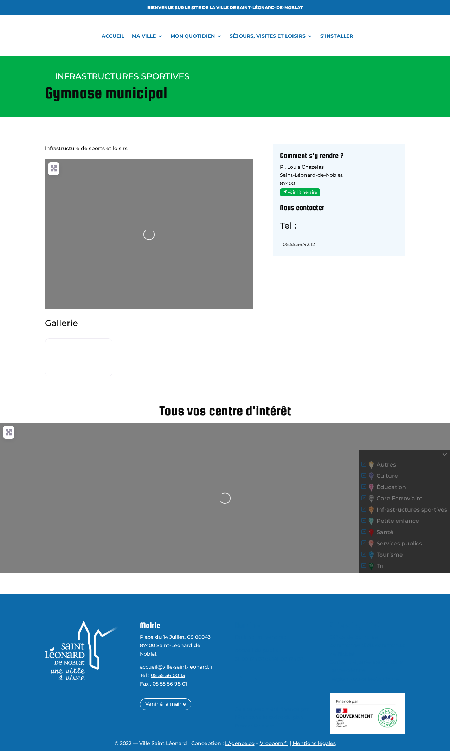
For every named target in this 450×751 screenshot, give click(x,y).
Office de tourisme (354, 637)
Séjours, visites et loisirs (268, 36)
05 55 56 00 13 (168, 675)
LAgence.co (240, 743)
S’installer (336, 36)
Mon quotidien (193, 36)
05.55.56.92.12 (299, 244)
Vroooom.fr (274, 743)
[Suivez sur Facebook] (241, 679)
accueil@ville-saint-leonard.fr (176, 667)
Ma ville (144, 36)
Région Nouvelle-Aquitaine (364, 679)
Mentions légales (314, 743)
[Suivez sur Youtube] (256, 679)
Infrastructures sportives (122, 76)
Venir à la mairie (165, 704)
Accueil (113, 36)
